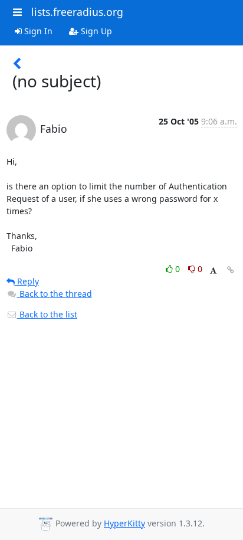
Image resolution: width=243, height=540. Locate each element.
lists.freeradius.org (77, 12)
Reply (27, 281)
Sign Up (95, 31)
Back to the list (47, 314)
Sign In (37, 31)
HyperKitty (124, 523)
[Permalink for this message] (230, 270)
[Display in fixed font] (213, 271)
